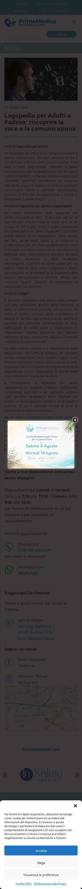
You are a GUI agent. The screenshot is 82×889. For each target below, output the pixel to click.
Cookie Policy (24, 883)
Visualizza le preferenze (41, 875)
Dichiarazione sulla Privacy (50, 883)
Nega (41, 862)
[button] (75, 806)
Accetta (41, 850)
